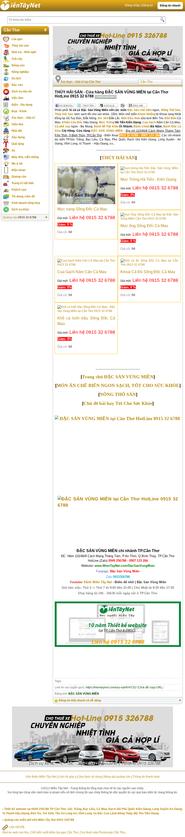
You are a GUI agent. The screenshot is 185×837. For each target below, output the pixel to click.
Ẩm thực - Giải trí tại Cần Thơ (81, 81)
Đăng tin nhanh (170, 5)
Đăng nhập (132, 5)
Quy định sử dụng (90, 776)
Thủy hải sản (20, 45)
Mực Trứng (106, 122)
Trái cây (17, 59)
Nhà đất (17, 130)
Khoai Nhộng (146, 114)
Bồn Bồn (170, 118)
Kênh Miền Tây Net (125, 582)
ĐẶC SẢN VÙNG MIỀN (107, 130)
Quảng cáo (19, 176)
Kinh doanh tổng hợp (26, 203)
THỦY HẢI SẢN (118, 157)
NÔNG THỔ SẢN (118, 394)
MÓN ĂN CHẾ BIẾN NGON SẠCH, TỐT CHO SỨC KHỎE (118, 385)
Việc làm (17, 98)
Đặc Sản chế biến (139, 110)
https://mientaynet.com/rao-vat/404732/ (111, 687)
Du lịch (16, 78)
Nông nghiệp (20, 72)
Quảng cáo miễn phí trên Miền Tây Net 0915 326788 (39, 820)
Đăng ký (147, 5)
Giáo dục (18, 124)
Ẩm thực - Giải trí (23, 117)
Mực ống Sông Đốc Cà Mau (144, 226)
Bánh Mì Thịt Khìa (106, 126)
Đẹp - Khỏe (19, 111)
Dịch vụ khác (20, 209)
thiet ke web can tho (15, 832)
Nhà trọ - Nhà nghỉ (24, 52)
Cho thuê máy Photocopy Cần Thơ (102, 832)
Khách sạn (19, 189)
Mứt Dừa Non (130, 118)
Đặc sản (17, 85)
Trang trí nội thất (23, 183)
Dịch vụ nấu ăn (22, 91)
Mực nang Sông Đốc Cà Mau (82, 209)
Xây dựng (18, 137)
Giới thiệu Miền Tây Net (41, 776)
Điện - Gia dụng (22, 104)
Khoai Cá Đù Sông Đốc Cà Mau (147, 272)
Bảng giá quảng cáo (117, 776)
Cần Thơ (12, 30)
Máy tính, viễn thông (25, 157)
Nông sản (18, 65)
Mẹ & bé (17, 163)
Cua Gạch (149, 122)
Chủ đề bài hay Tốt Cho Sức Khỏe (118, 403)
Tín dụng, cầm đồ (23, 196)
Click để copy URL (150, 687)
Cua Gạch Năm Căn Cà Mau (81, 272)
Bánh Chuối (141, 126)
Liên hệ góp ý (67, 776)
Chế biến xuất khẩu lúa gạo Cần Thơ (54, 832)
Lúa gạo (17, 39)
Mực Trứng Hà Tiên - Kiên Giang (148, 179)
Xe (13, 150)
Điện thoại (18, 170)
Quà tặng (18, 143)
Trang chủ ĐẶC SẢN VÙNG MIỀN (117, 376)
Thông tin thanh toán (146, 776)
